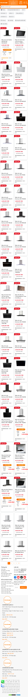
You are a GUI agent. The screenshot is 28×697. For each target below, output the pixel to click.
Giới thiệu (3, 569)
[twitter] (21, 577)
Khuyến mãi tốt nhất (20, 20)
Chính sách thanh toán (6, 581)
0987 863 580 (10, 653)
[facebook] (15, 577)
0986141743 (23, 569)
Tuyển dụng (3, 572)
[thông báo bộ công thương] (18, 695)
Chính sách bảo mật (5, 591)
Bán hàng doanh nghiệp (6, 573)
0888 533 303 (9, 615)
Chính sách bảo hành (6, 588)
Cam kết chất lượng (5, 575)
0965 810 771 (10, 633)
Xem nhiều (4, 23)
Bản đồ (4, 619)
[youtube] (18, 577)
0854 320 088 (10, 635)
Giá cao (4, 20)
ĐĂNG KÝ (23, 587)
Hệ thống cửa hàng (5, 570)
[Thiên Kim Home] (3, 2)
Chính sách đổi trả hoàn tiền (7, 590)
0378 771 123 (11, 673)
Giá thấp (11, 20)
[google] (25, 577)
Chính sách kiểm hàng (6, 593)
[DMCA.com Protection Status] (12, 695)
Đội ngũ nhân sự (5, 576)
